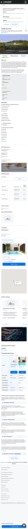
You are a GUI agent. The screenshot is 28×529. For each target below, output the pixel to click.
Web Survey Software (5, 480)
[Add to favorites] (26, 31)
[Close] (24, 9)
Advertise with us (4, 499)
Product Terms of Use (5, 495)
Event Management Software (7, 472)
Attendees (3, 176)
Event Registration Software (6, 474)
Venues (3, 5)
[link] (11, 303)
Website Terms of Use (5, 497)
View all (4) (3, 141)
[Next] (26, 56)
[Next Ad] (26, 253)
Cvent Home (3, 485)
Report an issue (4, 462)
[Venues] (25, 2)
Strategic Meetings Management (7, 478)
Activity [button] (4, 317)
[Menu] (1, 2)
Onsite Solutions (4, 469)
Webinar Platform (4, 482)
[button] (12, 178)
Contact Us (3, 487)
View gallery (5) (21, 51)
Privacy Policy (4, 493)
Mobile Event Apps (4, 476)
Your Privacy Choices (5, 490)
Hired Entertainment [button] (11, 317)
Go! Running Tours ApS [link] (9, 308)
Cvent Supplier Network (5, 467)
